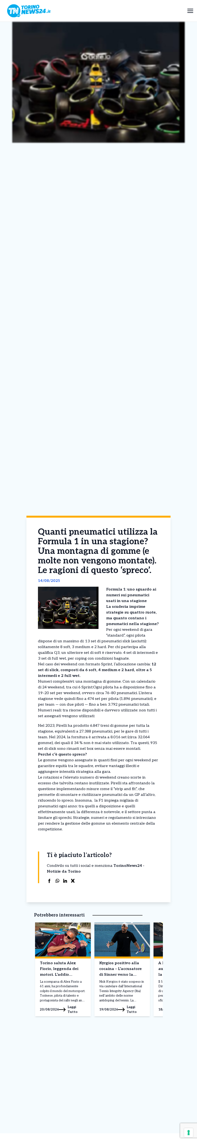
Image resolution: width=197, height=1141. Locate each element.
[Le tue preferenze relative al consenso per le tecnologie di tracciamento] (188, 1132)
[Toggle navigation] (190, 10)
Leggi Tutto (73, 1009)
